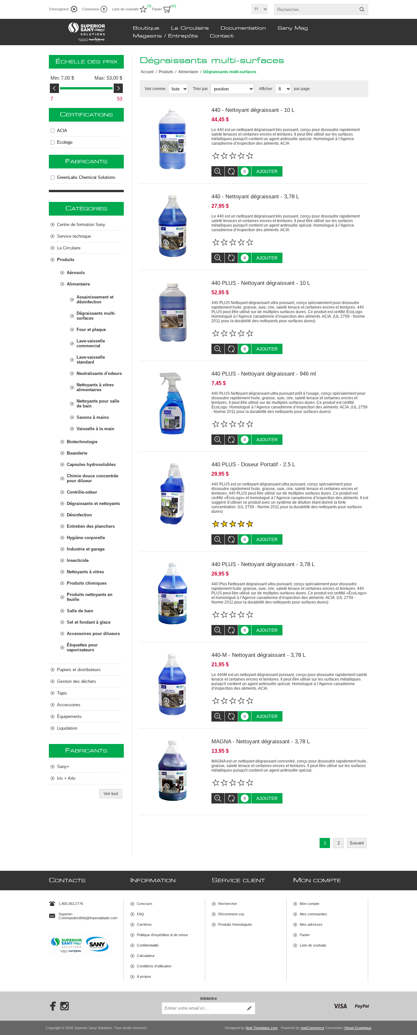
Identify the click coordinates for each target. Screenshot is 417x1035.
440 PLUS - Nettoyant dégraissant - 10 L (260, 283)
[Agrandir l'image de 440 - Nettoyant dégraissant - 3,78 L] (172, 226)
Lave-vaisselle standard (91, 360)
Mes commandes (313, 914)
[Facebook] (51, 1006)
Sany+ (63, 766)
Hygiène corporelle (86, 537)
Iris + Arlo (66, 778)
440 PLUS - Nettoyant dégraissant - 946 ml (263, 374)
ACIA (62, 130)
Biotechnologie (82, 441)
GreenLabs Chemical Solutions (86, 177)
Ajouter (267, 171)
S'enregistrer (59, 9)
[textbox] (315, 9)
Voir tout (111, 793)
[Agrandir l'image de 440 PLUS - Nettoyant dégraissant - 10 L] (172, 312)
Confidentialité (148, 945)
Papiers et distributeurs (79, 669)
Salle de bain (80, 610)
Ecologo (64, 142)
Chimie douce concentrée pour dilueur (92, 478)
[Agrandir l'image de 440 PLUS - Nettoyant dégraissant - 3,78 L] (172, 593)
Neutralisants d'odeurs (99, 373)
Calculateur (146, 956)
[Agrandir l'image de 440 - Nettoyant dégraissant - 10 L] (172, 139)
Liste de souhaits (313, 945)
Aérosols (76, 272)
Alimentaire (78, 284)
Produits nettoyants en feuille (89, 597)
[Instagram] (64, 1006)
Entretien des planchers (91, 526)
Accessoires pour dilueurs (93, 633)
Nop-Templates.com (262, 1028)
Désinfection (79, 514)
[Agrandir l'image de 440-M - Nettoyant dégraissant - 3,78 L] (172, 684)
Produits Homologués (235, 924)
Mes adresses (311, 924)
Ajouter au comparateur (231, 171)
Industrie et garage (86, 549)
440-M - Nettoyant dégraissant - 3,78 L (258, 655)
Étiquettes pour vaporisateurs (82, 647)
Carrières (144, 924)
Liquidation (67, 728)
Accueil (147, 72)
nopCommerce (312, 1028)
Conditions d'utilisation (154, 966)
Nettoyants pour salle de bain (98, 403)
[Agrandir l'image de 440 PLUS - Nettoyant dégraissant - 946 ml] (172, 403)
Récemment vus (231, 914)
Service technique (74, 236)
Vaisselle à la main (95, 428)
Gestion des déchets (76, 681)
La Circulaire (68, 247)
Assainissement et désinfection (95, 299)
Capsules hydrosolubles (91, 464)
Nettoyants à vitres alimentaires (95, 387)
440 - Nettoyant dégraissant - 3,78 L (255, 196)
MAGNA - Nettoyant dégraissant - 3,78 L (260, 741)
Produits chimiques (87, 583)
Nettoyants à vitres (85, 571)
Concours (144, 904)
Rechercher (362, 9)
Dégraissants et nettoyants (93, 503)
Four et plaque (91, 329)
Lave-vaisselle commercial (91, 343)
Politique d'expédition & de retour (162, 935)
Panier (305, 935)
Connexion (90, 9)
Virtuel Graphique (357, 1028)
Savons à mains (93, 417)
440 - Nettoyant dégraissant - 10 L (253, 110)
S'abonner (249, 1008)
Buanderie (77, 453)
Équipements (69, 716)
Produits (65, 259)
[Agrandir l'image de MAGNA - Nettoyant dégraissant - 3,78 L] (172, 770)
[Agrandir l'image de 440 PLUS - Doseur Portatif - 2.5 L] (172, 493)
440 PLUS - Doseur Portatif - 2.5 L (253, 464)
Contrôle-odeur (82, 492)
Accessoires (68, 704)
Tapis (62, 693)
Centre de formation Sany (81, 224)
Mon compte (309, 904)
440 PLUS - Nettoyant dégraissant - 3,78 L (263, 564)
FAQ (140, 914)
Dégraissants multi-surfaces (96, 316)
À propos (144, 976)
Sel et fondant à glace (88, 622)
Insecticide (78, 560)
